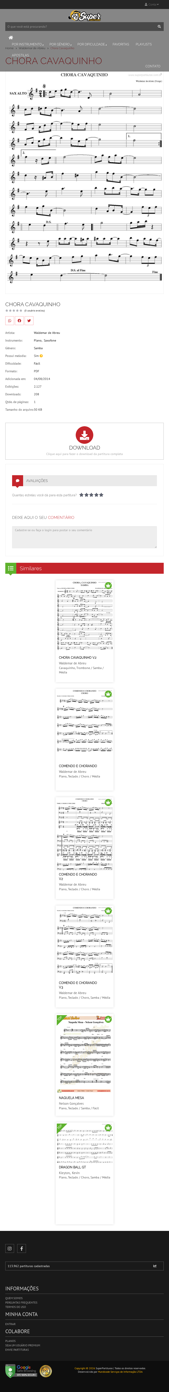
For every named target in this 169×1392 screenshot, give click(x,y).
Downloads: (13, 394)
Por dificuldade (91, 44)
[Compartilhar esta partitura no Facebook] (19, 320)
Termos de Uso (15, 1307)
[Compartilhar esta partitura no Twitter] (29, 320)
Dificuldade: (13, 363)
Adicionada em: (15, 379)
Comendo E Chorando (78, 766)
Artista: (10, 333)
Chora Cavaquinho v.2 (77, 657)
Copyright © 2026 (85, 1368)
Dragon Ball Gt (72, 1167)
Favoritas (121, 44)
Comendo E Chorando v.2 (78, 877)
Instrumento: (13, 340)
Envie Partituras (17, 1350)
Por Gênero (60, 44)
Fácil (37, 363)
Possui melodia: (15, 356)
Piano (38, 340)
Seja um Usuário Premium (22, 1345)
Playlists (144, 44)
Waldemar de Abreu (47, 333)
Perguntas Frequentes (21, 1302)
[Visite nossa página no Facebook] (21, 1248)
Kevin (76, 1173)
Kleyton (64, 1173)
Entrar (10, 1324)
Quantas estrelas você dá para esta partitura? (44, 495)
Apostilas (20, 55)
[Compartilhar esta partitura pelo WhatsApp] (9, 320)
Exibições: (12, 386)
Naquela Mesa (71, 1098)
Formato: (11, 371)
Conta (152, 4)
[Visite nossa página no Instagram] (9, 1248)
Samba (38, 348)
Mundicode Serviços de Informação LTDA (120, 1371)
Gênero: (10, 348)
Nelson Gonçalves (71, 1103)
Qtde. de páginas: (17, 402)
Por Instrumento (27, 44)
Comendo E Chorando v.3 (78, 985)
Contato (152, 66)
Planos (10, 1341)
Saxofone (50, 340)
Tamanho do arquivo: (19, 410)
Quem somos (14, 1298)
